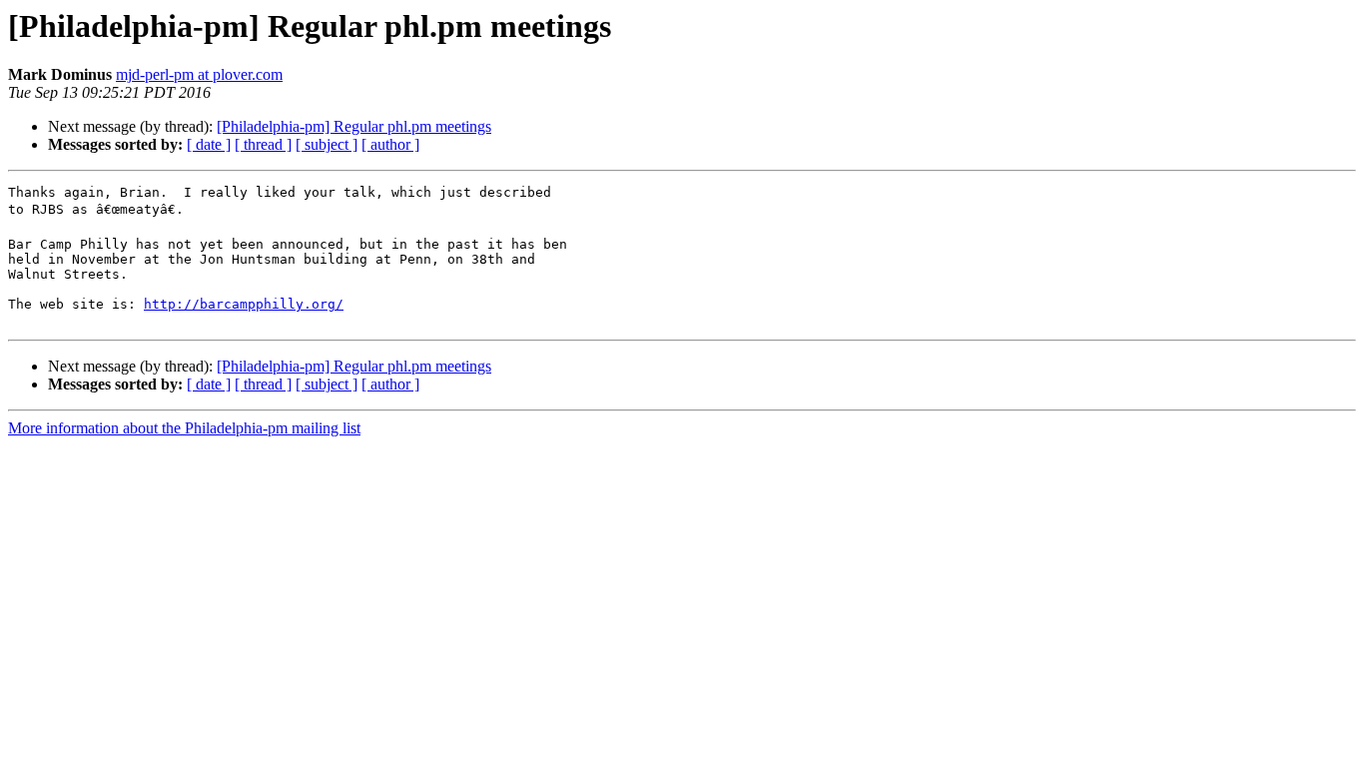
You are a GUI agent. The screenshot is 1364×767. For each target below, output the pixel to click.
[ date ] (209, 144)
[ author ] (390, 144)
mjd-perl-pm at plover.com (199, 74)
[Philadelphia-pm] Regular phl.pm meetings (354, 126)
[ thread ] (263, 144)
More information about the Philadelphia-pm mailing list (184, 427)
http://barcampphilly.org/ (243, 304)
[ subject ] (326, 144)
